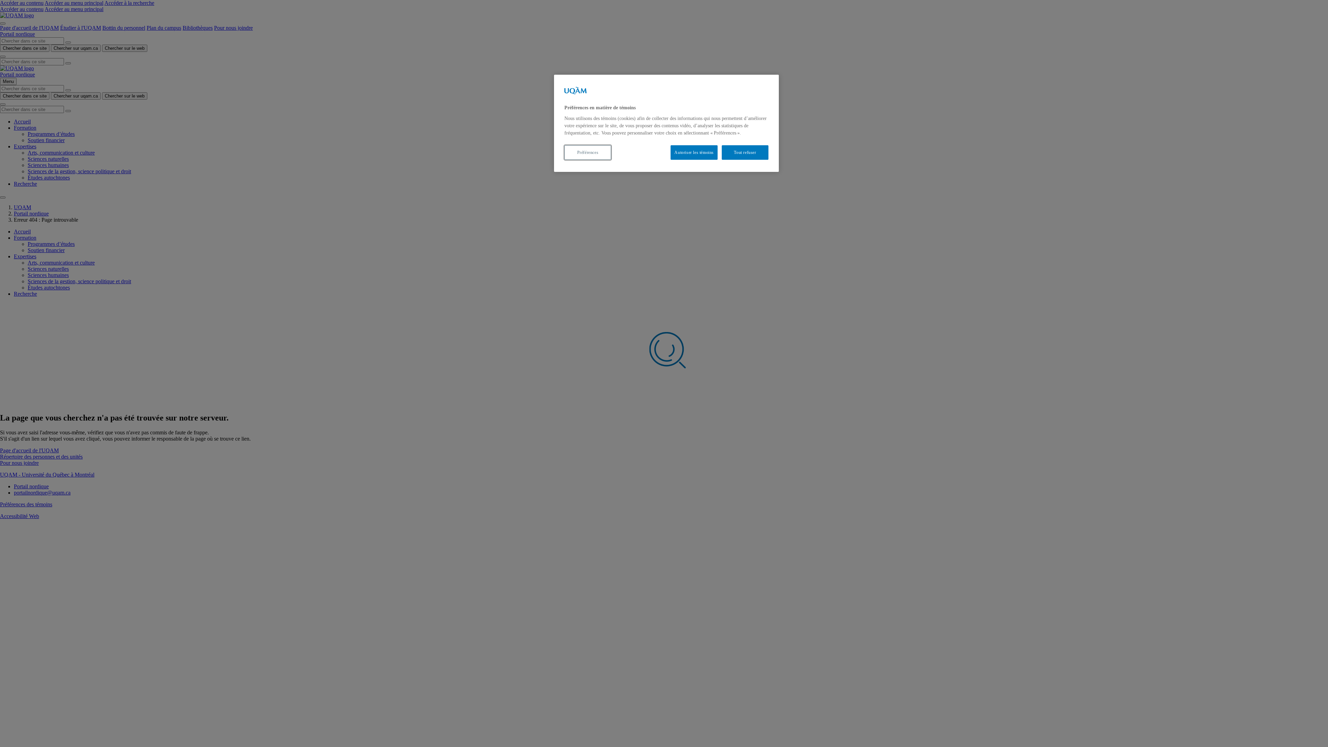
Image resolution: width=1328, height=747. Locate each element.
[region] (666, 123)
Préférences (588, 152)
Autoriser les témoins (694, 152)
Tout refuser (745, 152)
